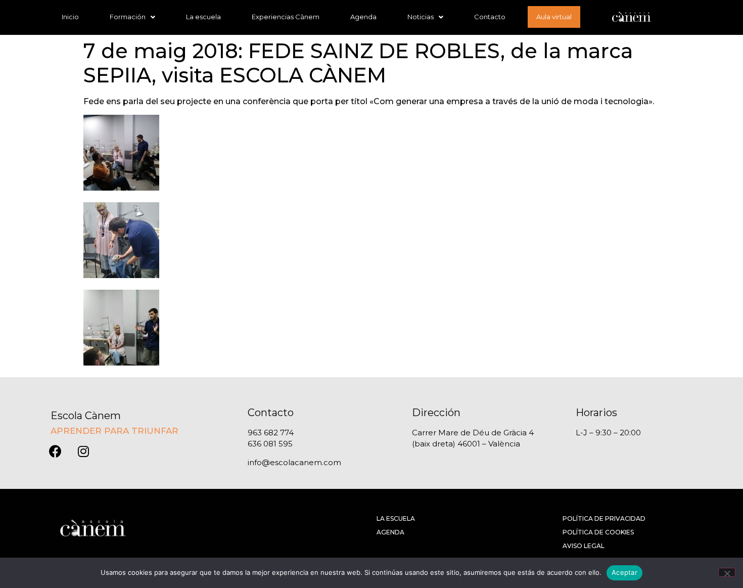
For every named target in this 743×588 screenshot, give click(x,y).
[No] (726, 572)
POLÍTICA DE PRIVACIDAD (604, 518)
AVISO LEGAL (584, 546)
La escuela (203, 17)
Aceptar (624, 572)
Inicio (70, 17)
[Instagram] (83, 451)
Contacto (489, 17)
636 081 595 (270, 443)
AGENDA (390, 532)
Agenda (363, 17)
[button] (132, 17)
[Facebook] (55, 451)
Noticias (420, 17)
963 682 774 (271, 432)
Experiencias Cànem (285, 17)
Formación (128, 17)
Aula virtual (554, 17)
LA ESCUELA (396, 518)
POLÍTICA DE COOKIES (598, 532)
